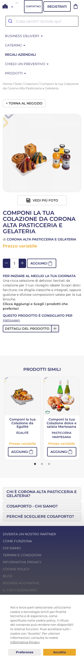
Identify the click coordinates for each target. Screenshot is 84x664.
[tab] (42, 493)
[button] (41, 263)
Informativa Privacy (22, 562)
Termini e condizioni (22, 555)
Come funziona (17, 541)
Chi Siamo (12, 548)
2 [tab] (42, 464)
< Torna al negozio (24, 103)
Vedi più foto (45, 200)
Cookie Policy (16, 569)
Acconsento (59, 652)
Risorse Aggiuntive (21, 583)
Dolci (18, 84)
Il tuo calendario (20, 590)
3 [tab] (49, 464)
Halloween (11, 320)
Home (7, 84)
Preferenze (24, 652)
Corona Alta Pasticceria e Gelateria (41, 239)
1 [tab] (35, 464)
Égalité (22, 433)
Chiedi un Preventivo (25, 64)
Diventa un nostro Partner (29, 534)
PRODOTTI (14, 73)
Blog (8, 576)
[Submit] (11, 21)
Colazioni (31, 84)
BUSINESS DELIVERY (22, 36)
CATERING (14, 45)
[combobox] (42, 21)
